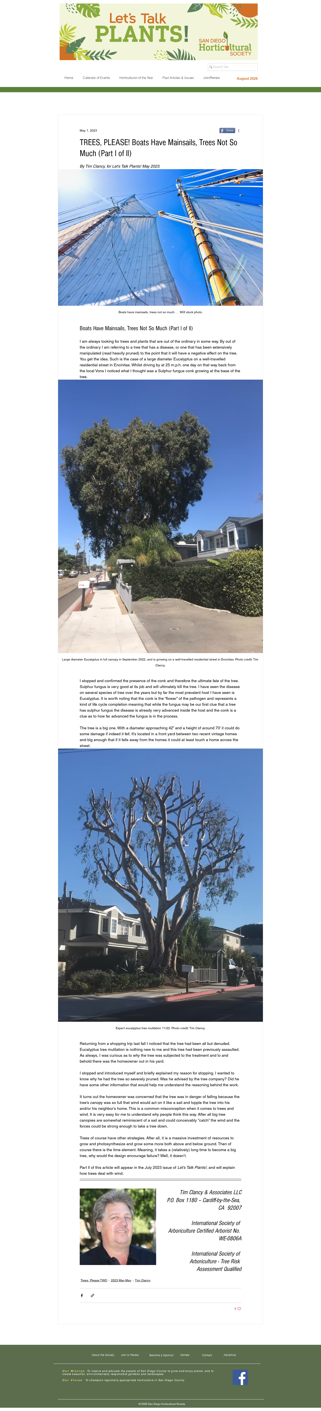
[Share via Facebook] (82, 1295)
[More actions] (238, 130)
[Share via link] (92, 1295)
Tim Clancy (142, 1280)
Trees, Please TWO (94, 1280)
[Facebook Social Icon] (240, 1377)
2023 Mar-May (121, 1280)
